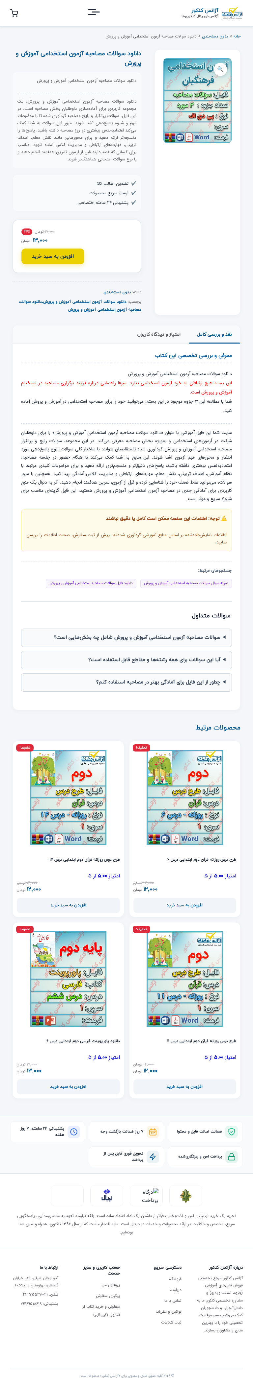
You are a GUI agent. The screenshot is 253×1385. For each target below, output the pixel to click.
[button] (220, 69)
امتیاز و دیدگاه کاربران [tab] (159, 334)
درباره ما (175, 1290)
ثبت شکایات (171, 1322)
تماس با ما (173, 1301)
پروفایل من (110, 1285)
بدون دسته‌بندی (215, 36)
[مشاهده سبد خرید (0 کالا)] (14, 13)
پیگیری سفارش (108, 1296)
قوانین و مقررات (168, 1311)
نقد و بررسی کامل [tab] (214, 334)
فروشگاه (175, 1279)
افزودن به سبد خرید (53, 256)
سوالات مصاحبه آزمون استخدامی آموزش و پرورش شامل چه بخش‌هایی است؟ (137, 637)
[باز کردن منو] (99, 13)
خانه (237, 36)
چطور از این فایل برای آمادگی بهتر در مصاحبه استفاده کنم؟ (158, 682)
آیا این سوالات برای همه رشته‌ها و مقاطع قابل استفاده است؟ (154, 660)
